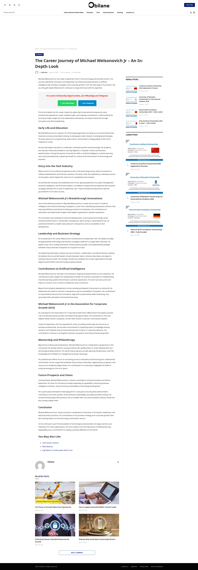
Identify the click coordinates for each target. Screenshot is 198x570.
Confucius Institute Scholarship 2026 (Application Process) (150, 87)
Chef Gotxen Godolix (50, 443)
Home (37, 49)
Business (90, 12)
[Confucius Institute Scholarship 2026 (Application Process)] (131, 88)
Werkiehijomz (47, 446)
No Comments (66, 72)
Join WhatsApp (68, 103)
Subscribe (189, 5)
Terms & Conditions (157, 566)
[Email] (28, 104)
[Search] (191, 12)
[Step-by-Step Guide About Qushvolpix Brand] (99, 525)
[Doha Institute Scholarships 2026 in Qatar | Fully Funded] (131, 123)
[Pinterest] (28, 99)
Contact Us (130, 12)
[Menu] (194, 12)
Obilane (44, 72)
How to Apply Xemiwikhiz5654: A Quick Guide (97, 507)
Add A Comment (77, 553)
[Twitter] (28, 89)
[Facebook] (28, 84)
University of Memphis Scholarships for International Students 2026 (149, 99)
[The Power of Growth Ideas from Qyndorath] (55, 493)
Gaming (120, 12)
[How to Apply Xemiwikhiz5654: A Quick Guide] (99, 493)
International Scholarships (73, 12)
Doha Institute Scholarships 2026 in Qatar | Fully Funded (150, 122)
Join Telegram (88, 103)
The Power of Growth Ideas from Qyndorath (53, 507)
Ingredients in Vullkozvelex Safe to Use (57, 450)
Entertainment (108, 12)
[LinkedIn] (28, 94)
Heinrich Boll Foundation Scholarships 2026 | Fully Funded (151, 111)
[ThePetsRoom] (99, 5)
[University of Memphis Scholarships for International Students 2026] (131, 100)
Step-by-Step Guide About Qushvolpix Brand (97, 539)
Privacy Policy (144, 566)
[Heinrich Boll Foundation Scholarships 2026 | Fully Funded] (131, 112)
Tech (98, 12)
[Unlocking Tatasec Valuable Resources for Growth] (55, 525)
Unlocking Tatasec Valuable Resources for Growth (52, 540)
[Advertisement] (99, 31)
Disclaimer (134, 566)
